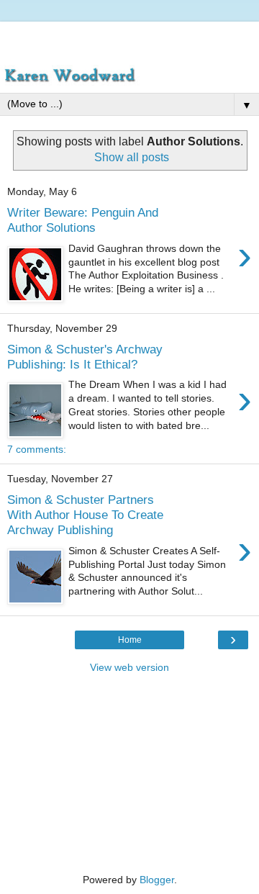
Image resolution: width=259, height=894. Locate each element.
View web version (129, 667)
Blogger (157, 879)
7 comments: (36, 449)
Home (130, 640)
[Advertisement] (129, 40)
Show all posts (131, 157)
